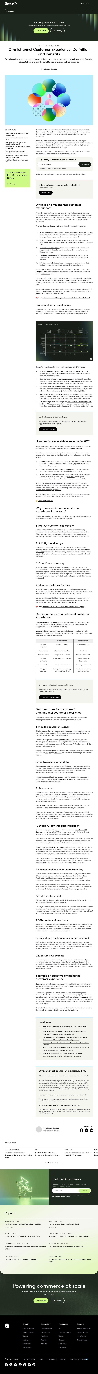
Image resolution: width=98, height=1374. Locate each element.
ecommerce (45, 274)
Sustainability (27, 1348)
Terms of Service (29, 1359)
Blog (60, 1328)
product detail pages (66, 740)
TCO (36, 1150)
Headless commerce (12, 1221)
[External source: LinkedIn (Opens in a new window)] (91, 1130)
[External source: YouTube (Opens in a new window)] (15, 1364)
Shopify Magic (41, 806)
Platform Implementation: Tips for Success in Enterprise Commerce (65, 1037)
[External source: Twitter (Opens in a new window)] (86, 1130)
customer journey (57, 226)
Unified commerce (64, 280)
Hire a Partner (81, 1336)
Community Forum (83, 1332)
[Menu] (92, 3)
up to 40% (70, 477)
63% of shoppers (49, 900)
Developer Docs (46, 1328)
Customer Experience (52, 45)
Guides (61, 1336)
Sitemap (63, 1359)
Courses (62, 1340)
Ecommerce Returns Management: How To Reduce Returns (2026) (25, 1248)
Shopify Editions (28, 1332)
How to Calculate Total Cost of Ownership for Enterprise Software (47, 1154)
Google (48, 753)
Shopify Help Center (84, 1328)
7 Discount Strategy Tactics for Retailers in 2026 (22, 1236)
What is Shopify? (29, 1328)
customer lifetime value (80, 962)
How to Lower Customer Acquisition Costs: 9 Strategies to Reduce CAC (66, 1047)
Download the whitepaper (50, 697)
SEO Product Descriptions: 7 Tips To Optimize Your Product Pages (70, 1260)
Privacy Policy (52, 1359)
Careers (25, 1336)
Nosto (78, 849)
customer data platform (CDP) (78, 233)
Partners (44, 1340)
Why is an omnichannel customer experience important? (16, 143)
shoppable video (67, 406)
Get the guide (46, 193)
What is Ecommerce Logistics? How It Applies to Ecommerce (62, 1053)
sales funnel (72, 602)
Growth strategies (55, 1221)
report (78, 878)
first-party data (57, 847)
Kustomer (70, 779)
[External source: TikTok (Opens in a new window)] (24, 1364)
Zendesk (61, 779)
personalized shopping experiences (48, 490)
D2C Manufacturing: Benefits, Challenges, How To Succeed (62, 1056)
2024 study (71, 387)
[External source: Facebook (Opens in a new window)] (81, 1130)
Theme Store (45, 1332)
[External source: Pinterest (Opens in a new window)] (33, 1364)
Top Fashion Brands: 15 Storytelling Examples (20, 1259)
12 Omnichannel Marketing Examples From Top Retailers (61, 1040)
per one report (76, 448)
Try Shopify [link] (85, 164)
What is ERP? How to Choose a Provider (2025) (58, 1034)
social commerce (82, 371)
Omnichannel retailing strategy (46, 622)
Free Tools (62, 1344)
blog (40, 45)
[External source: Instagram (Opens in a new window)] (20, 1364)
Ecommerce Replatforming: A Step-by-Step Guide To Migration (78, 1154)
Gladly (55, 779)
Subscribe (84, 1191)
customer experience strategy (58, 589)
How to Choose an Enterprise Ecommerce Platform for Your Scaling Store (18, 1155)
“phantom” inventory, (70, 889)
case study (61, 394)
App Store (44, 1336)
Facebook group (85, 997)
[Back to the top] (7, 1325)
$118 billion (59, 374)
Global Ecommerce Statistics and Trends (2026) (66, 1247)
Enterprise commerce (12, 1150)
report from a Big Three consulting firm (49, 293)
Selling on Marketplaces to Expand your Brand (58, 1050)
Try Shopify (57, 31)
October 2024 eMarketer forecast (79, 402)
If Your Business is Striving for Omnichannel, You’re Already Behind (66, 298)
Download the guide (48, 429)
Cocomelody (40, 984)
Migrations (68, 1150)
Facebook (57, 753)
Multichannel (40, 631)
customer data (45, 766)
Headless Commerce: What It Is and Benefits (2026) (23, 1224)
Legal (41, 1359)
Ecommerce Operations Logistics (60, 1233)
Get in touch (84, 3)
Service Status (82, 1340)
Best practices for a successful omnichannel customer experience (17, 152)
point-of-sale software (60, 751)
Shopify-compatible (56, 777)
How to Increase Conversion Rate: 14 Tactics (64, 1224)
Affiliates (44, 1344)
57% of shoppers (66, 469)
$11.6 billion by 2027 (73, 381)
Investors (26, 1340)
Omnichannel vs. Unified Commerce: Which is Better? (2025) (63, 607)
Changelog (62, 1348)
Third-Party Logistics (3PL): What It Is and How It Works (69, 1236)
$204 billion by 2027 (77, 391)
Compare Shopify (65, 1332)
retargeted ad (41, 272)
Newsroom (26, 1344)
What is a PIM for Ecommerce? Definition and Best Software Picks (64, 1031)
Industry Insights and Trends (59, 1243)
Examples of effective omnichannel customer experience (17, 156)
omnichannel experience (68, 1010)
